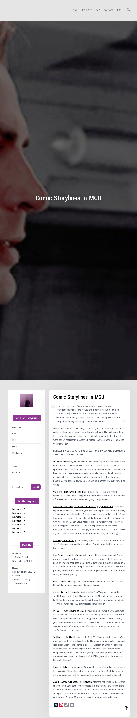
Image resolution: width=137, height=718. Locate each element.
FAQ (98, 10)
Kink (14, 440)
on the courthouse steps (65, 581)
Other (14, 446)
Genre (15, 434)
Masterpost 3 (18, 517)
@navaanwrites (106, 506)
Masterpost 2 (18, 513)
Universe (16, 472)
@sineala (78, 667)
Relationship (17, 453)
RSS (119, 10)
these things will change (65, 592)
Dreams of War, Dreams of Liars (69, 611)
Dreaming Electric (61, 461)
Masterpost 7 (18, 532)
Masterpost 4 (18, 521)
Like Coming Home (62, 555)
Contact (108, 10)
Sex (14, 459)
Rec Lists (86, 10)
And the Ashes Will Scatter (66, 682)
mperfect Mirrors (62, 667)
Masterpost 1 (18, 509)
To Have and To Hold (63, 637)
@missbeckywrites (84, 555)
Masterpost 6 (18, 528)
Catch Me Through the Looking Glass (71, 492)
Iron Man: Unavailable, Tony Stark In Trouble (74, 506)
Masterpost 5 (18, 524)
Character (16, 427)
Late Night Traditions (63, 540)
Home (74, 10)
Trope (14, 466)
